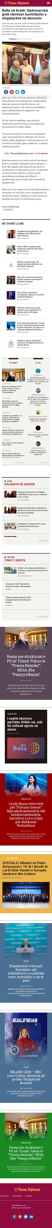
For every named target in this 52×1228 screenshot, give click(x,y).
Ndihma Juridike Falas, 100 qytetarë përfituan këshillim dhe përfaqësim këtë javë (29, 264)
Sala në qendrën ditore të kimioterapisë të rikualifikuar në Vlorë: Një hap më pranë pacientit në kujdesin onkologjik (13, 456)
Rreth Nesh (17, 1196)
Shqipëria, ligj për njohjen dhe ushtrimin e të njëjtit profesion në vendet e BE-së (30, 343)
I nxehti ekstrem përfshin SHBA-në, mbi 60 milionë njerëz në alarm (24, 724)
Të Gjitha (20, 463)
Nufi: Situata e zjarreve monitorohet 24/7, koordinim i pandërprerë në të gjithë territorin (12, 404)
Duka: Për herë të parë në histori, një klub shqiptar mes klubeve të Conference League (30, 279)
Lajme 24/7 (4, 1196)
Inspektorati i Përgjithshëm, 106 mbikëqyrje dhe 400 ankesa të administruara (29, 233)
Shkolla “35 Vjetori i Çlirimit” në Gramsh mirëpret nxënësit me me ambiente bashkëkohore (13, 432)
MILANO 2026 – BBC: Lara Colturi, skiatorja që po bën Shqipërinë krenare (26, 1077)
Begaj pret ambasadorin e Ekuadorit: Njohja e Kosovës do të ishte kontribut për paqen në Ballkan (33, 510)
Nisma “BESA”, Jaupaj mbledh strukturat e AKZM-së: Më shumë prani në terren (30, 249)
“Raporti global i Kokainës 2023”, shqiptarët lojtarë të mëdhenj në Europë (18, 599)
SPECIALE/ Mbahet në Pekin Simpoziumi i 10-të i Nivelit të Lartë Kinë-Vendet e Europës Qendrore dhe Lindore (25, 868)
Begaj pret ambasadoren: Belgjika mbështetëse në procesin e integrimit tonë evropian (32, 494)
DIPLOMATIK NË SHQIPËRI (19, 483)
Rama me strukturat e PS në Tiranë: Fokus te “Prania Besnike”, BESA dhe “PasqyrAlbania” (12, 389)
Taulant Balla (8, 209)
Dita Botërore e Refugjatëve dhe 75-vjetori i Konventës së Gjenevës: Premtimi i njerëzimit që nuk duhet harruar (38, 401)
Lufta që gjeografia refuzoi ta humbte (38, 436)
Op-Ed (38, 363)
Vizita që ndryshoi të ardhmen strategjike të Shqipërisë (38, 452)
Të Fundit (13, 363)
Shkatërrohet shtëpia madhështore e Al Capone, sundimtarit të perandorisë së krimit (33, 570)
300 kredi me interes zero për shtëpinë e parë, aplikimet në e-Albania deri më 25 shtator (29, 310)
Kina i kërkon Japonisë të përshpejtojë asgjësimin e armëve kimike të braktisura (30, 295)
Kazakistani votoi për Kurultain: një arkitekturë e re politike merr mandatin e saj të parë (38, 381)
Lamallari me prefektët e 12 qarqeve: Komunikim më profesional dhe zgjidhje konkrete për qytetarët (12, 418)
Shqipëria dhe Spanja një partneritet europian (38, 420)
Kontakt (28, 1196)
